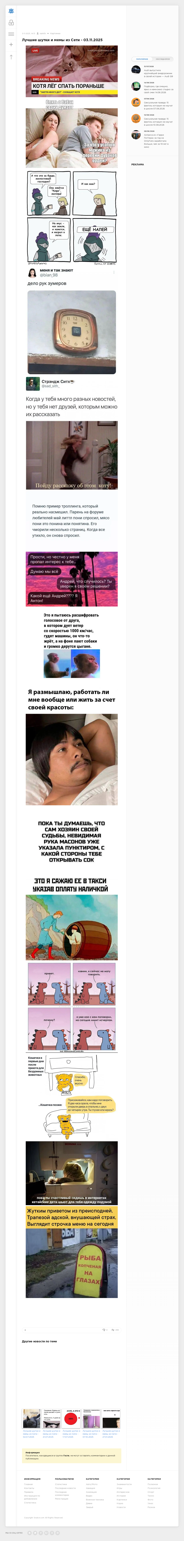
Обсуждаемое (163, 59)
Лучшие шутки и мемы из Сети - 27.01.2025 (111, 1434)
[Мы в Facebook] (41, 1533)
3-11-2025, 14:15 (28, 33)
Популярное (142, 59)
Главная (28, 1484)
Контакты (29, 1488)
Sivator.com (39, 1518)
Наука (120, 1503)
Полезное (153, 1484)
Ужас (150, 1503)
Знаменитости (124, 1484)
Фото (150, 1500)
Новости (121, 1507)
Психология (154, 1488)
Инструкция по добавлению (32, 1497)
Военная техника (95, 1500)
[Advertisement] (71, 19)
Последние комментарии (62, 1493)
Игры (119, 1488)
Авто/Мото (92, 1484)
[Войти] (11, 22)
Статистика (30, 1503)
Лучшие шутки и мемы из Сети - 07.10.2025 (91, 1434)
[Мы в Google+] (46, 1533)
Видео (89, 1496)
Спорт (151, 1492)
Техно (151, 1496)
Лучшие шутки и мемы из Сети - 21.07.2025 (51, 1434)
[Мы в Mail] (57, 1533)
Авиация (90, 1488)
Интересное (123, 1492)
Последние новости (65, 1488)
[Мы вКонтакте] (29, 1533)
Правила (28, 1492)
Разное (151, 1507)
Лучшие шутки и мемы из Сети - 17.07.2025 (71, 1434)
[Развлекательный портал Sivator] (11, 11)
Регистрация (61, 1499)
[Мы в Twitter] (35, 1533)
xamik (43, 33)
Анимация (91, 1492)
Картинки (55, 33)
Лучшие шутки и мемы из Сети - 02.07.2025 (31, 1434)
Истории (121, 1496)
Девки (89, 1503)
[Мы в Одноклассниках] (52, 1533)
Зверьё (89, 1507)
